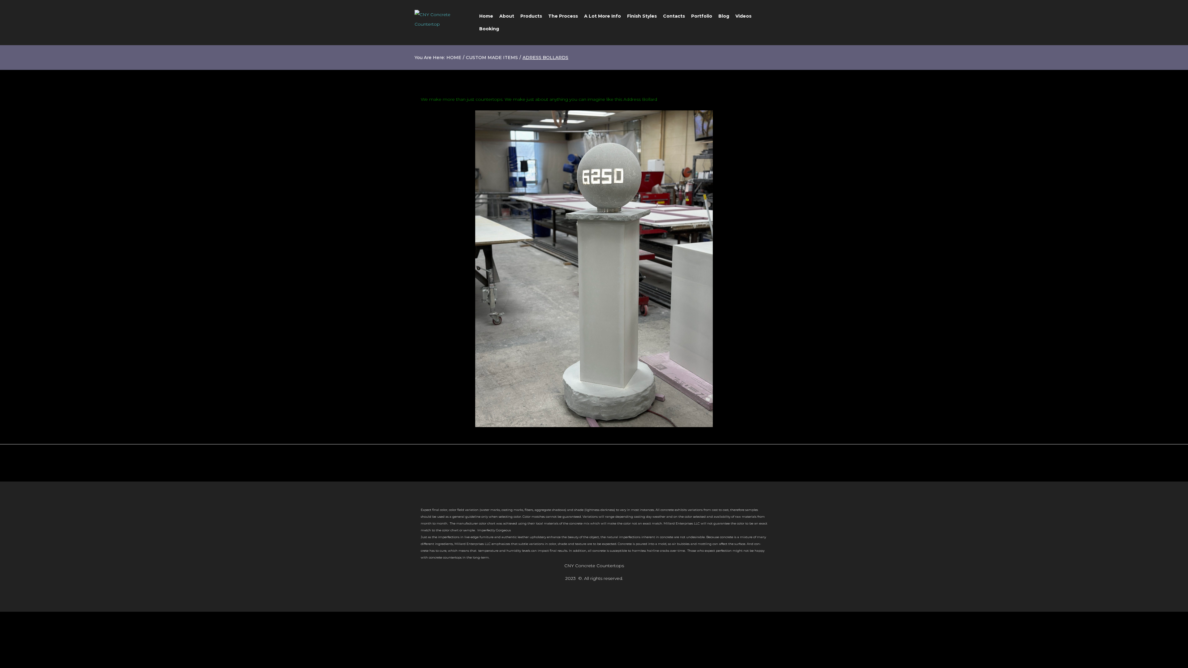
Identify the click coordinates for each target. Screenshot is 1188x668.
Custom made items (492, 57)
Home (453, 57)
